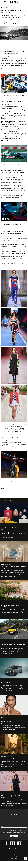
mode (19, 490)
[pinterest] (7, 23)
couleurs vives (5, 237)
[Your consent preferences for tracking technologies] (25, 858)
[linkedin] (9, 23)
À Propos (14, 852)
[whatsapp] (13, 23)
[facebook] (4, 23)
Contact (14, 854)
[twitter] (11, 23)
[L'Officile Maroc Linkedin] (18, 848)
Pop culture (5, 7)
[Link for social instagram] (12, 849)
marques (8, 490)
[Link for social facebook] (9, 849)
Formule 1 (14, 490)
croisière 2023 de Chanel (7, 260)
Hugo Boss (16, 185)
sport (3, 490)
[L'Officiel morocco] (14, 2)
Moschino (23, 244)
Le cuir (15, 235)
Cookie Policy (14, 858)
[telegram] (15, 23)
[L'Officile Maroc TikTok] (15, 848)
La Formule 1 (4, 49)
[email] (2, 23)
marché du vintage (16, 138)
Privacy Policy (22, 832)
